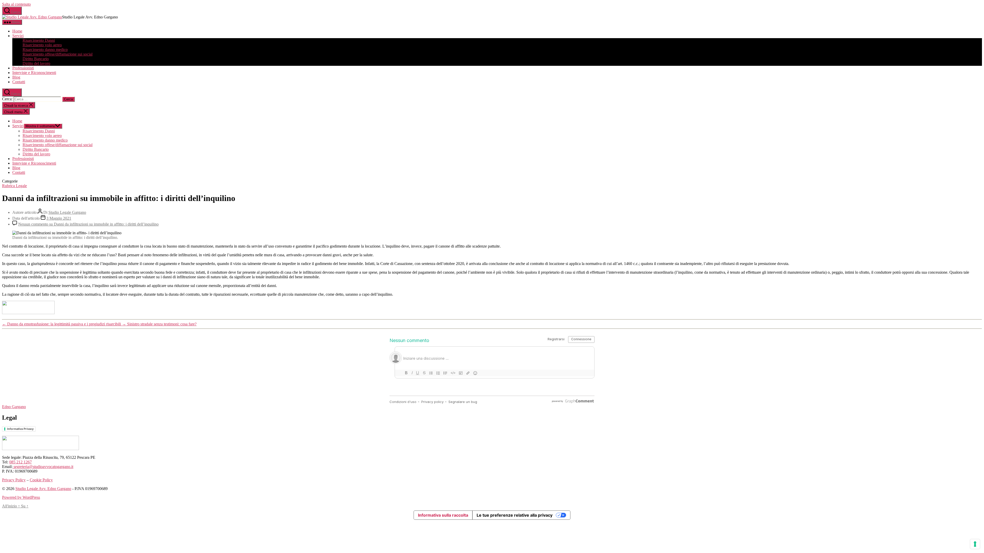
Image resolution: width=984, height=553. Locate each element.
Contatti (18, 82)
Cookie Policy (41, 480)
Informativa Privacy (20, 429)
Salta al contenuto (16, 4)
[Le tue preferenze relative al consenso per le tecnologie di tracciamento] (975, 544)
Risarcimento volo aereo (42, 45)
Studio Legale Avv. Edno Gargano (43, 488)
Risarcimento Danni (39, 40)
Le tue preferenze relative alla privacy (514, 515)
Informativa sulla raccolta (443, 515)
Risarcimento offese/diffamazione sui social (58, 54)
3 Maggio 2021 (58, 218)
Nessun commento (88, 224)
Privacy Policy (14, 480)
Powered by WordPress (21, 497)
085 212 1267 (20, 462)
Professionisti (23, 68)
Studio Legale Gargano (67, 212)
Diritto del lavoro (36, 63)
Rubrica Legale (14, 186)
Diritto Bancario (36, 59)
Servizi (18, 36)
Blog (16, 77)
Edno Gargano (14, 407)
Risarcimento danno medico (45, 49)
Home (17, 31)
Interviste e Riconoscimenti (34, 72)
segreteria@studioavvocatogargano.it (43, 466)
